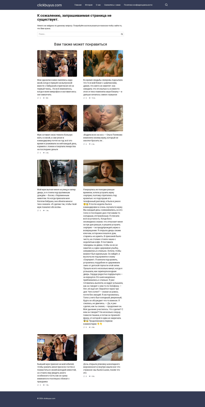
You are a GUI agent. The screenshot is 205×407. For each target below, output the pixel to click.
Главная (78, 5)
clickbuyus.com (49, 5)
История (88, 5)
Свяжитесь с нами (112, 5)
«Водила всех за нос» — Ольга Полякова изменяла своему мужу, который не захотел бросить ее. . (102, 138)
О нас (98, 5)
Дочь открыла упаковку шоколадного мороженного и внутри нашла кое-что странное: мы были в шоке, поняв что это (101, 368)
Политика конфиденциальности (138, 5)
